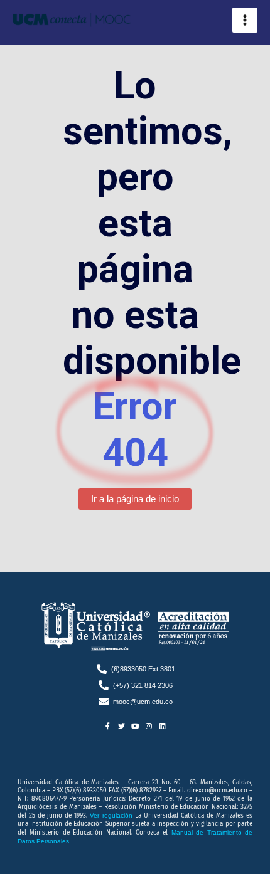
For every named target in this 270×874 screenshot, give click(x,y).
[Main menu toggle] (244, 20)
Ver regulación (112, 815)
